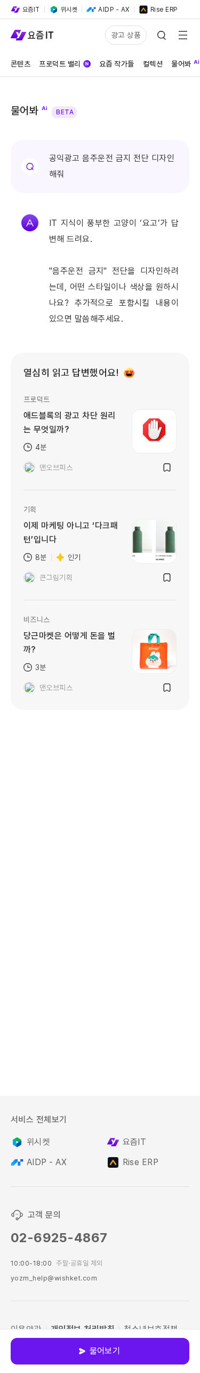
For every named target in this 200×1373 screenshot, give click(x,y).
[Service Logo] (32, 35)
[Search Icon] (161, 35)
